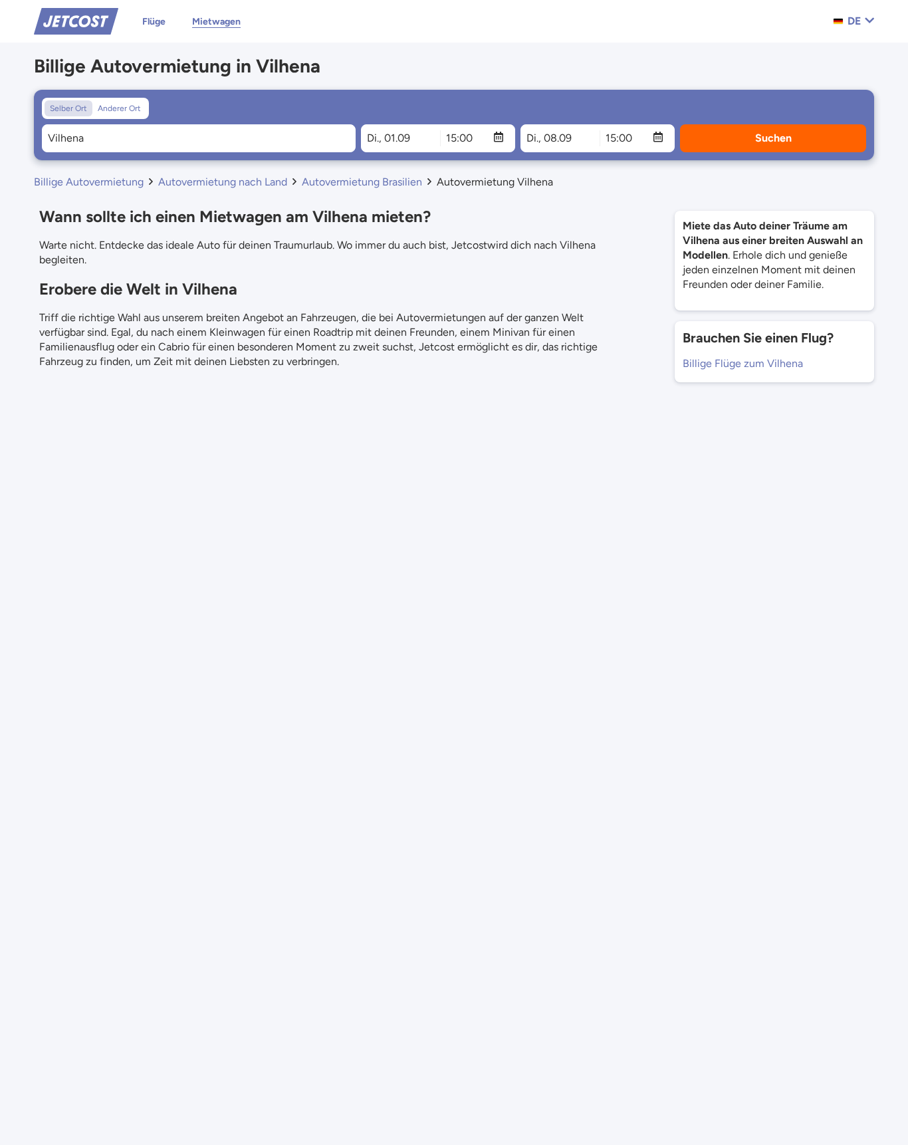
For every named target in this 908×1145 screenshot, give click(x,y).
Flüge (154, 21)
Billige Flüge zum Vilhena (743, 363)
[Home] (76, 20)
